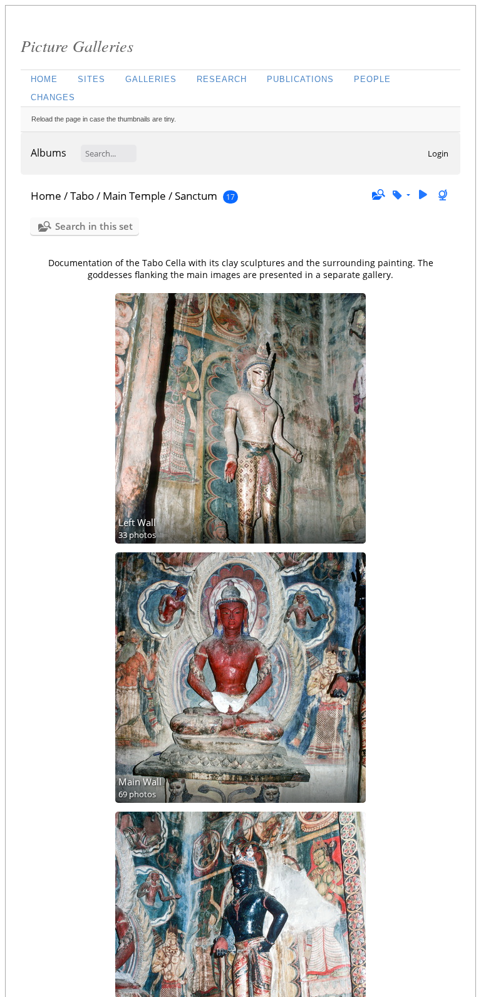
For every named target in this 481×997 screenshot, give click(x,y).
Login (438, 153)
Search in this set (94, 226)
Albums (48, 153)
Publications (300, 79)
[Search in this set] (377, 194)
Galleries (151, 79)
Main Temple (134, 196)
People (372, 79)
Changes (53, 97)
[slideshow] (422, 195)
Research (222, 79)
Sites (91, 79)
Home (44, 79)
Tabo (82, 196)
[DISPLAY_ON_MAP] (444, 195)
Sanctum (196, 196)
